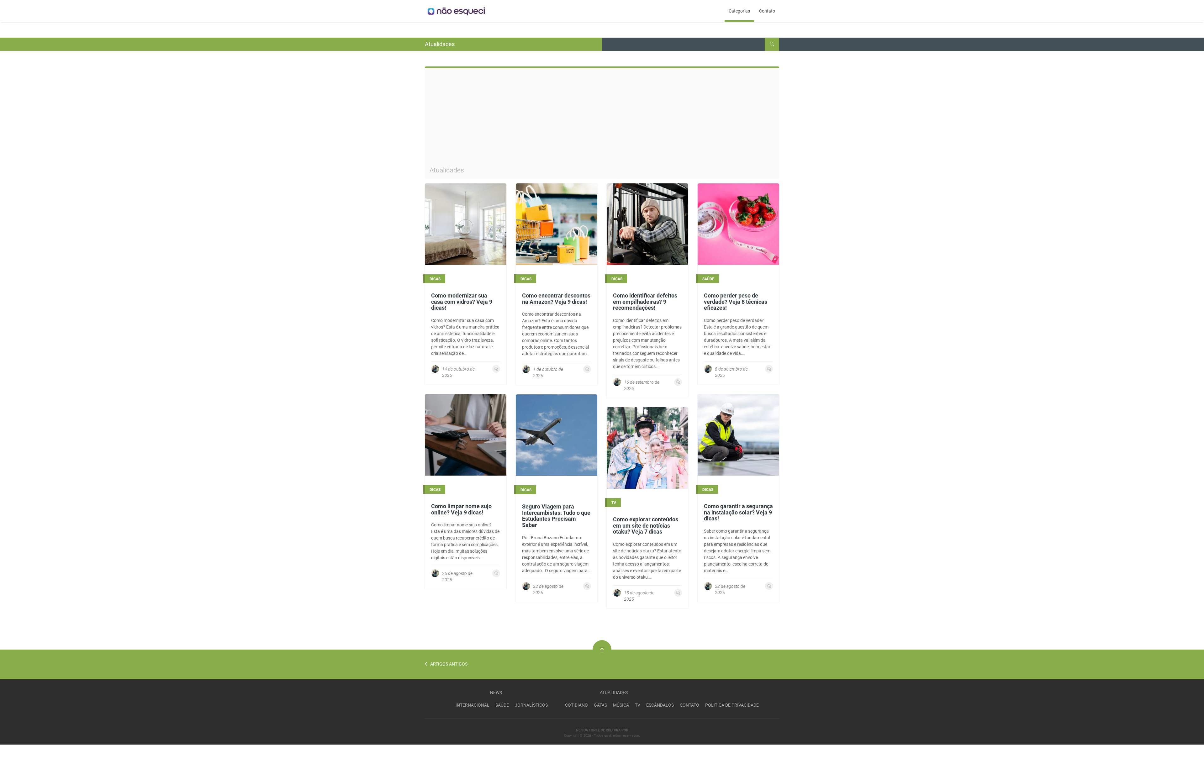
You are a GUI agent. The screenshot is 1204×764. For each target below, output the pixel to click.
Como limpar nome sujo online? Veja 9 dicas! (461, 509)
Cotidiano (576, 705)
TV (637, 705)
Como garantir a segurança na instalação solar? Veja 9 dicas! (738, 512)
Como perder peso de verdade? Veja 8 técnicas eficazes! (735, 301)
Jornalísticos (531, 705)
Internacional (472, 705)
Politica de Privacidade (732, 705)
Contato (767, 10)
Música (621, 705)
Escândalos (660, 705)
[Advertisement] (602, 120)
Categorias (739, 10)
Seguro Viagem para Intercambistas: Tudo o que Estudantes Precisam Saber (556, 515)
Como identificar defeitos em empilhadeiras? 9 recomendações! (645, 301)
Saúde (502, 705)
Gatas (600, 705)
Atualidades (614, 692)
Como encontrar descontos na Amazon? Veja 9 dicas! (556, 298)
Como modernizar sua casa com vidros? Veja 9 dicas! (461, 301)
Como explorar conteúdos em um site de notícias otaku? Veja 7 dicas (645, 525)
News (496, 692)
